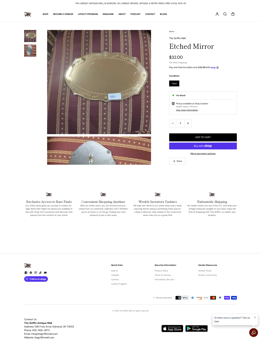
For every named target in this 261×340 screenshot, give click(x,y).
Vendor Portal (204, 270)
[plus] (188, 123)
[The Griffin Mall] (28, 265)
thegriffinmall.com (44, 337)
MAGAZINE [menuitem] (108, 14)
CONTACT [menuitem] (150, 14)
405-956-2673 (41, 330)
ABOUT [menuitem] (122, 14)
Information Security (164, 279)
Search (114, 270)
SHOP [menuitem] (45, 14)
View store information (187, 110)
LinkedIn (115, 275)
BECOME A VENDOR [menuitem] (63, 14)
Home (171, 31)
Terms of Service (163, 275)
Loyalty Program (119, 283)
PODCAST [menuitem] (135, 14)
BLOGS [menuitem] (163, 14)
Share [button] (179, 161)
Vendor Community (207, 275)
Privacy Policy (161, 270)
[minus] (172, 123)
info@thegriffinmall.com (44, 333)
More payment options (203, 153)
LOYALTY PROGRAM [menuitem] (88, 14)
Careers (115, 279)
